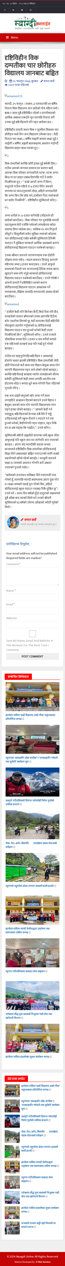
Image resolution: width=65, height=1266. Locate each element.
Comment (13, 564)
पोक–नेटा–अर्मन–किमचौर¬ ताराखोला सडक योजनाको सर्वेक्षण (31, 845)
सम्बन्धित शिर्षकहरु (18, 676)
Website (11, 618)
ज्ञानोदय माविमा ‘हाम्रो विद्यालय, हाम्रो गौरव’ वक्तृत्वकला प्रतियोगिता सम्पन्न (30, 717)
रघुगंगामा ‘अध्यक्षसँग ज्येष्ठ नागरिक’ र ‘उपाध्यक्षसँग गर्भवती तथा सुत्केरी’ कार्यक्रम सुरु (32, 760)
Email (10, 604)
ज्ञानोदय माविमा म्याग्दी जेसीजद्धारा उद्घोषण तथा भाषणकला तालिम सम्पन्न (28, 931)
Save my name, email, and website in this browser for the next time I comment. (29, 645)
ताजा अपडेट (18, 1078)
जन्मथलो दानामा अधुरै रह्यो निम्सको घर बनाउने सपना (38, 1225)
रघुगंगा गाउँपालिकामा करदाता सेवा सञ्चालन (25, 971)
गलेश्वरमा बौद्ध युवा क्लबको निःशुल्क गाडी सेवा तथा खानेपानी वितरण (29, 1016)
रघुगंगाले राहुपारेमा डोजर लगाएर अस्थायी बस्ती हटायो (30, 886)
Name (11, 590)
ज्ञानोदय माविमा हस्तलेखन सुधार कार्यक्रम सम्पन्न (28, 1057)
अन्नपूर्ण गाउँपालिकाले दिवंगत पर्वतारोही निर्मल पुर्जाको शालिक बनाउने (30, 802)
